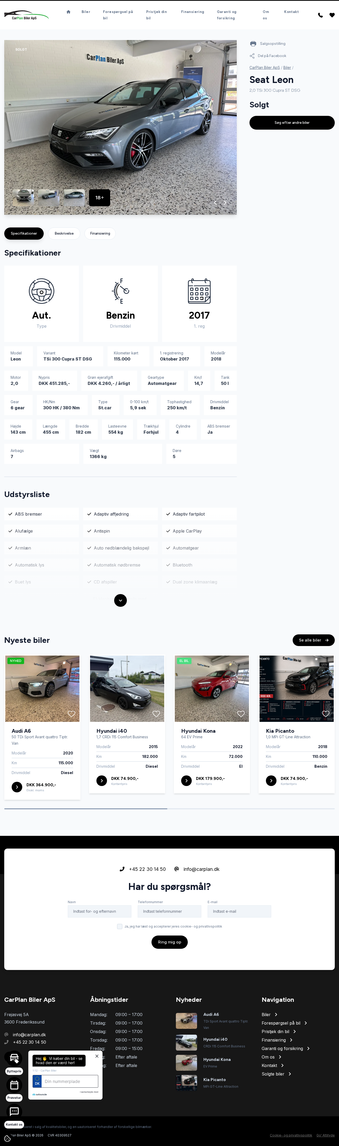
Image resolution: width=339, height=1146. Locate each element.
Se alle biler (310, 640)
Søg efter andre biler (292, 122)
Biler (86, 12)
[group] (120, 127)
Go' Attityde (325, 1135)
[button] (215, 202)
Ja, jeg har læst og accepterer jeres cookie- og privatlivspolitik (173, 926)
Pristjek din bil (156, 15)
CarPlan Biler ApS (264, 67)
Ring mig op (169, 942)
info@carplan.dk (201, 869)
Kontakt (291, 12)
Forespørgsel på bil (118, 15)
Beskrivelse (64, 233)
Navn (72, 902)
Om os (266, 15)
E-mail (212, 902)
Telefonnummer (150, 902)
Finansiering (192, 12)
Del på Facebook (272, 56)
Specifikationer (24, 233)
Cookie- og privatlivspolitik (291, 1135)
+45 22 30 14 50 (147, 869)
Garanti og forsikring (227, 15)
